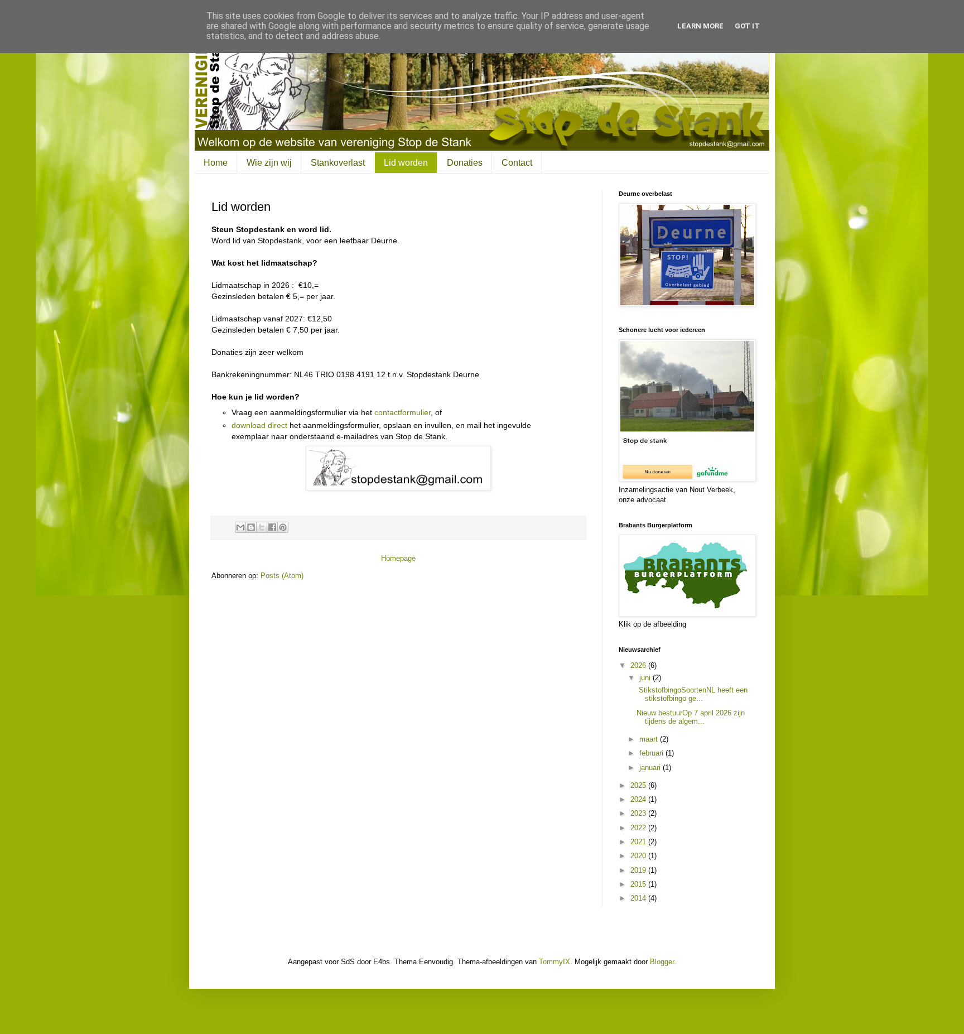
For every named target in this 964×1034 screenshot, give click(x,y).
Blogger (662, 962)
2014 (639, 898)
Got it (747, 26)
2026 (639, 665)
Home (216, 162)
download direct (259, 425)
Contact (517, 162)
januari (651, 767)
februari (652, 753)
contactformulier (402, 412)
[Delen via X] (261, 527)
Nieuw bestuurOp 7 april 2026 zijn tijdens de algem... (691, 717)
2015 (639, 884)
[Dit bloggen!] (251, 527)
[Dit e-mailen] (240, 527)
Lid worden (406, 162)
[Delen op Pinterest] (282, 527)
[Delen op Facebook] (272, 527)
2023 (639, 813)
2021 (639, 842)
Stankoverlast (338, 162)
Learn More (700, 26)
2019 (639, 870)
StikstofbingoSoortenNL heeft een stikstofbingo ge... (692, 694)
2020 (639, 856)
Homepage (398, 558)
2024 (639, 799)
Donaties (465, 162)
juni (646, 678)
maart (649, 739)
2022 (639, 828)
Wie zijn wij (269, 162)
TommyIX (554, 962)
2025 (639, 785)
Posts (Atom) (282, 575)
